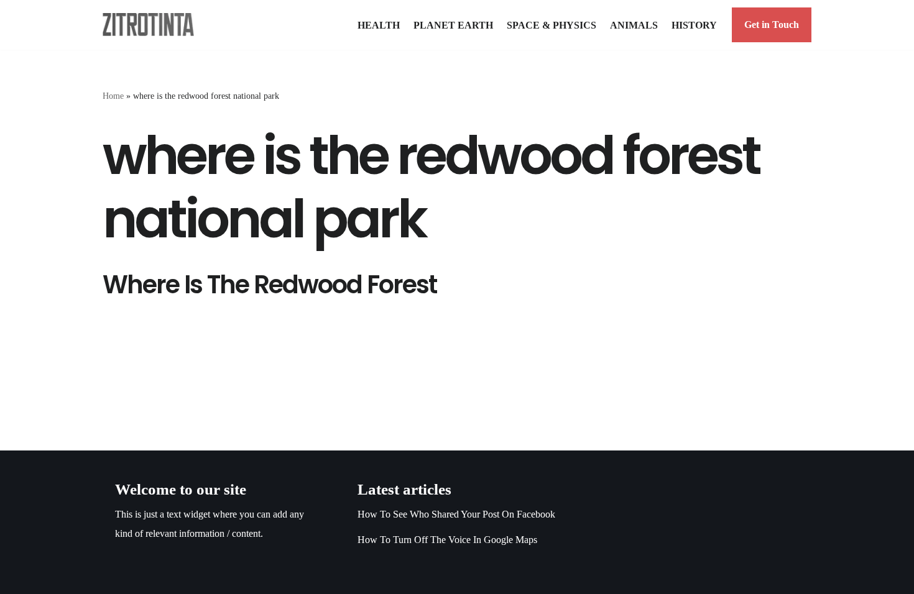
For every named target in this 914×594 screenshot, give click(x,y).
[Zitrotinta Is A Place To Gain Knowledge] (151, 24)
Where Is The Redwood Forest (269, 284)
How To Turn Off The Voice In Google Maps (447, 539)
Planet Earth (453, 25)
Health (379, 25)
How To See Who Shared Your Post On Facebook (456, 514)
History (694, 25)
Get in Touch (771, 24)
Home (113, 96)
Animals (634, 25)
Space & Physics (551, 25)
